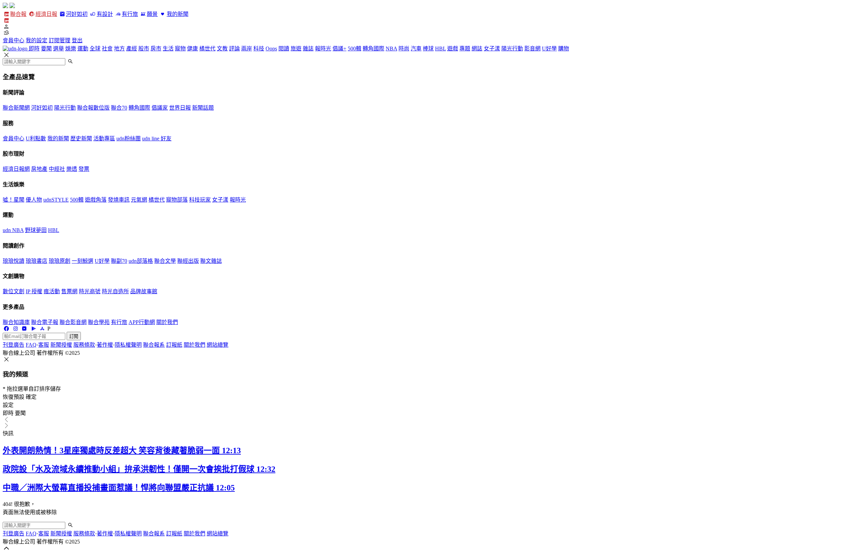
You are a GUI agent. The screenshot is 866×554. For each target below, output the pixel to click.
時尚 (403, 48)
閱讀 (283, 48)
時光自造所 (115, 291)
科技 (258, 48)
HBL (440, 48)
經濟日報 (46, 14)
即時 (34, 48)
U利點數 (36, 138)
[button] (433, 27)
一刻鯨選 (82, 261)
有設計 (105, 14)
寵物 (180, 48)
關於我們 (167, 322)
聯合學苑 (99, 322)
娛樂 (70, 48)
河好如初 (77, 14)
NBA (391, 48)
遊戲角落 (96, 200)
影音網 (532, 48)
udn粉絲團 (128, 138)
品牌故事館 (143, 291)
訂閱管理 (59, 40)
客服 (43, 345)
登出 (77, 40)
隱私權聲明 (128, 345)
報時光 (323, 48)
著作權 (105, 345)
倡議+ (339, 48)
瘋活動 (52, 291)
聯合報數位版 (93, 108)
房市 (156, 48)
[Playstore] (33, 328)
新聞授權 (61, 345)
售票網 (69, 291)
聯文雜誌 (211, 261)
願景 (152, 14)
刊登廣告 (13, 345)
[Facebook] (6, 328)
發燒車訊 (119, 200)
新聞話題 (203, 108)
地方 (119, 48)
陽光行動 (512, 48)
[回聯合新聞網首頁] (5, 6)
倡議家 (160, 108)
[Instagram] (15, 328)
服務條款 (84, 345)
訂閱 (73, 336)
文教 (222, 48)
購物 (563, 48)
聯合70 (119, 108)
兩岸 (246, 48)
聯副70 (119, 261)
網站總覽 (217, 345)
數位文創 (13, 291)
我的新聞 (177, 14)
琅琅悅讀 (13, 261)
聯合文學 (165, 261)
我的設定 (36, 40)
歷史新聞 (81, 138)
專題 (464, 48)
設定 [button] (8, 405)
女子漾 (492, 48)
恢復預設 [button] (13, 397)
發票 (83, 169)
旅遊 (296, 48)
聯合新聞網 (16, 108)
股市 (143, 48)
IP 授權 (34, 291)
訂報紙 (174, 345)
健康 (192, 48)
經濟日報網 (16, 169)
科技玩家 (200, 200)
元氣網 (139, 200)
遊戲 (452, 48)
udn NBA (13, 230)
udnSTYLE (56, 200)
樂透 (71, 169)
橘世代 (207, 48)
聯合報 (18, 14)
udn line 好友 (157, 138)
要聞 (46, 48)
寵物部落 (177, 200)
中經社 (57, 169)
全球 (95, 48)
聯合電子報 (44, 322)
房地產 (39, 169)
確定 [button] (31, 397)
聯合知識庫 (16, 322)
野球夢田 (36, 230)
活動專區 (104, 138)
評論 (234, 48)
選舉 (58, 48)
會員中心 (13, 40)
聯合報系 (154, 345)
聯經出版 (188, 261)
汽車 (416, 48)
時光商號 (89, 291)
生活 (168, 48)
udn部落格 (141, 261)
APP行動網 (142, 322)
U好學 (549, 48)
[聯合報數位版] (6, 20)
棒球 (428, 48)
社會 (107, 48)
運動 (82, 48)
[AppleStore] (42, 328)
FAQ (31, 345)
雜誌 (308, 48)
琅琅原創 (59, 261)
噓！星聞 (13, 200)
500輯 (354, 48)
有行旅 (130, 14)
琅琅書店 (36, 261)
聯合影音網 (73, 322)
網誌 (477, 48)
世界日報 (180, 108)
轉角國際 (373, 48)
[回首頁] (12, 6)
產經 (131, 48)
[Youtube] (24, 328)
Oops (271, 48)
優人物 (34, 200)
